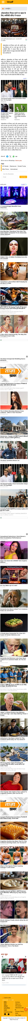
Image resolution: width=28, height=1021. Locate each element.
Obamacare (13, 166)
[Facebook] (25, 24)
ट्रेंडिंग (5, 1002)
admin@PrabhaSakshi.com (8, 39)
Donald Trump (22, 166)
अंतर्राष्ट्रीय (7, 8)
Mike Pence (5, 169)
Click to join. (18, 160)
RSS (16, 1013)
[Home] (3, 8)
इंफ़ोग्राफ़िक (7, 1008)
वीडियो (6, 1006)
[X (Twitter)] (25, 27)
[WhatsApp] (25, 31)
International (13, 169)
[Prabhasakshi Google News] (26, 40)
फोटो (5, 1004)
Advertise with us (19, 1008)
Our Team (18, 1015)
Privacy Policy (19, 1011)
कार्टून (5, 1010)
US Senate (5, 166)
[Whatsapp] (13, 157)
